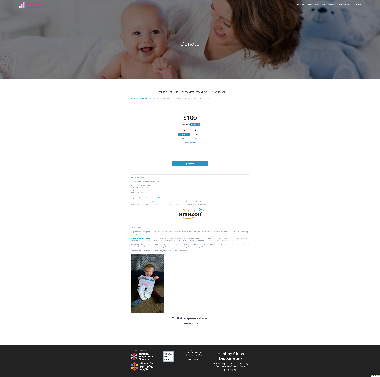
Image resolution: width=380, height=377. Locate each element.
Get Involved (344, 5)
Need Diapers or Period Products (322, 5)
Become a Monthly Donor (140, 238)
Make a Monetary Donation (141, 98)
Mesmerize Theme (238, 366)
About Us (300, 5)
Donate (358, 5)
